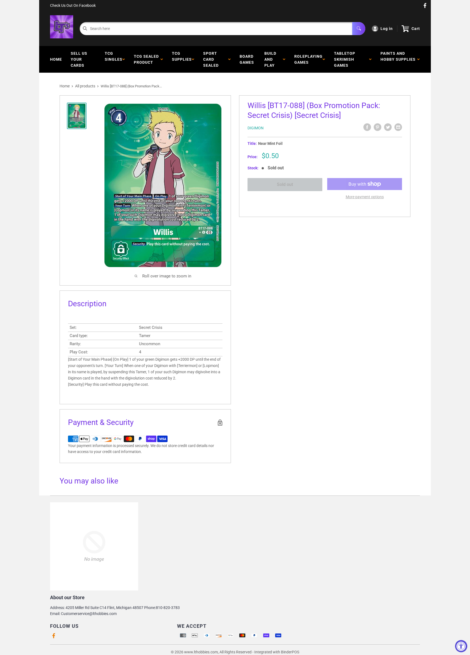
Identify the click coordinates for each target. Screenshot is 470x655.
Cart (416, 28)
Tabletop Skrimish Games (344, 59)
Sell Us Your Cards (79, 59)
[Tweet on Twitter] (388, 127)
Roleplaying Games (308, 59)
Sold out (285, 184)
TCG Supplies (182, 59)
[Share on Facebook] (367, 127)
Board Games (247, 59)
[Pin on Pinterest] (377, 127)
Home (56, 59)
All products (85, 86)
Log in (387, 28)
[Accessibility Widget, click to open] (461, 646)
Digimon (256, 128)
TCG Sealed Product (146, 59)
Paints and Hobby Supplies (398, 59)
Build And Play (270, 59)
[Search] (358, 28)
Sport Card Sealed (212, 59)
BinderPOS (290, 652)
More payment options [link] (365, 197)
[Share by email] (398, 127)
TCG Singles (113, 59)
